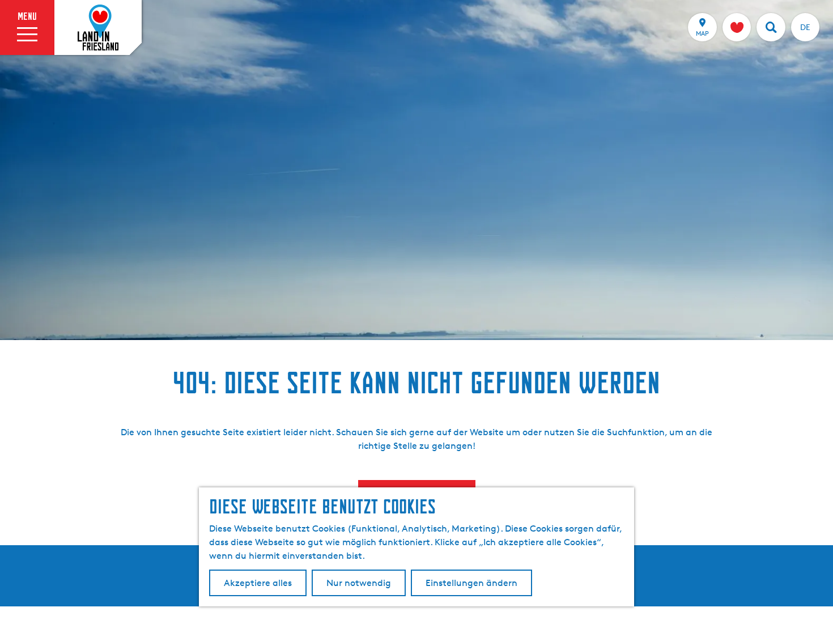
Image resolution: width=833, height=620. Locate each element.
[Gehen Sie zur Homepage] (98, 28)
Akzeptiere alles (258, 582)
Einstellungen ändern (471, 582)
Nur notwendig (358, 582)
